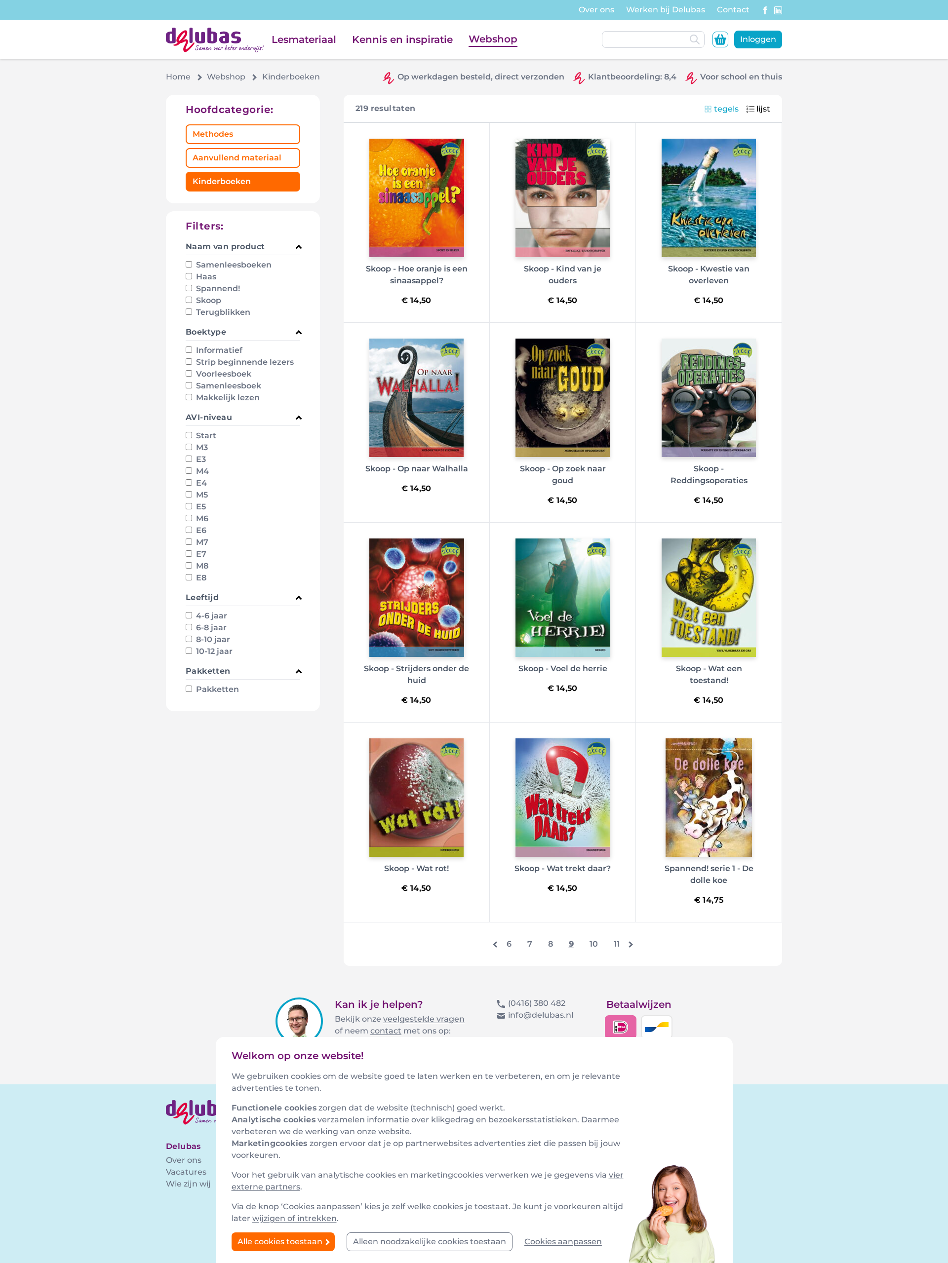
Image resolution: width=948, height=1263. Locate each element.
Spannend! (217, 288)
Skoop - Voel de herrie (562, 668)
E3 (200, 459)
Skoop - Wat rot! (416, 868)
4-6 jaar (210, 615)
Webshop (493, 39)
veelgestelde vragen (424, 1019)
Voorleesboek (222, 374)
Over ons (596, 9)
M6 (201, 518)
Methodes (213, 134)
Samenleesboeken (233, 264)
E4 (200, 483)
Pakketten (216, 689)
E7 (200, 554)
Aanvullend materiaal (237, 157)
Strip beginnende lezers (244, 362)
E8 (200, 577)
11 (617, 944)
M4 (201, 471)
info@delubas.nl (540, 1015)
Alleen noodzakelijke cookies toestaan (429, 1241)
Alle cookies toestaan (280, 1241)
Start (205, 435)
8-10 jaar (212, 639)
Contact (733, 9)
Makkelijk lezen (227, 397)
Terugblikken (222, 312)
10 (594, 944)
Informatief (218, 350)
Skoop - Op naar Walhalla (416, 468)
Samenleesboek (227, 385)
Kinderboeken (222, 181)
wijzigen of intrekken (294, 1218)
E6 (200, 530)
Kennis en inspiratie (402, 39)
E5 (200, 506)
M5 (201, 494)
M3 (201, 447)
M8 (201, 566)
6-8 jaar (210, 627)
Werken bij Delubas (665, 9)
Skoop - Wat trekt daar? (562, 868)
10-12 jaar (213, 651)
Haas (205, 276)
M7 (201, 542)
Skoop (207, 300)
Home (178, 76)
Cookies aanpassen (563, 1241)
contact (385, 1030)
